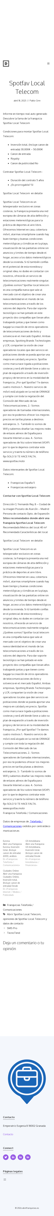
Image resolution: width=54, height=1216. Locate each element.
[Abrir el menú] (5, 1179)
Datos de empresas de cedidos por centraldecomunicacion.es (26, 826)
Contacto (8, 1134)
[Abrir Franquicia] (6, 63)
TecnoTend (13, 932)
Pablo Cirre (35, 100)
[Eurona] (14, 853)
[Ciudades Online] (14, 883)
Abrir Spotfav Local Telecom (24, 914)
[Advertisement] (27, 29)
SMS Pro (12, 928)
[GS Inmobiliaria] (37, 853)
